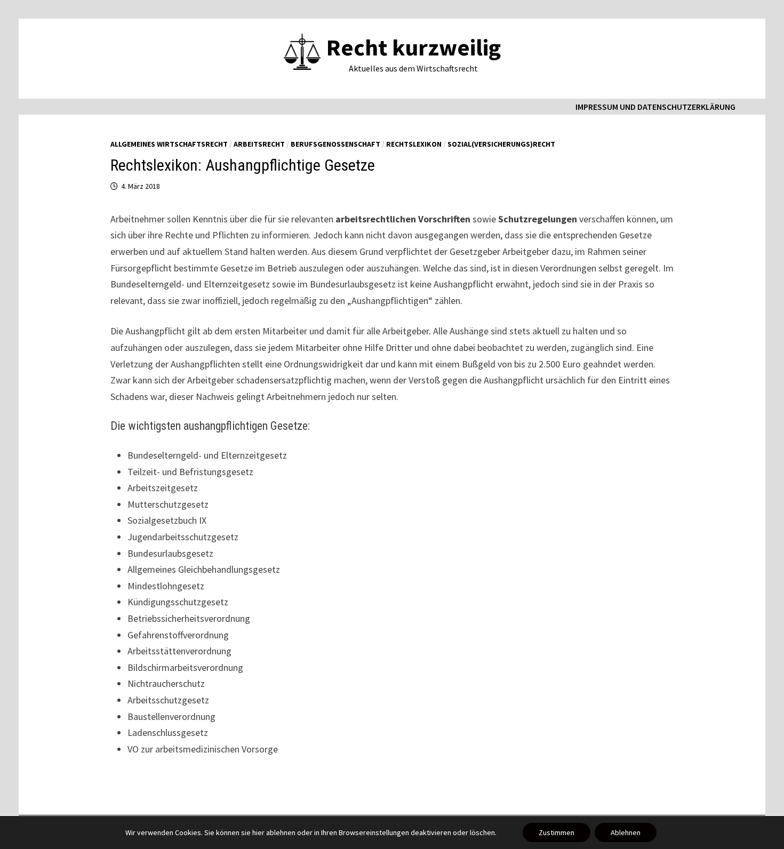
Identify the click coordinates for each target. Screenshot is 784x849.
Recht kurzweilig (413, 47)
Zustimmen (556, 832)
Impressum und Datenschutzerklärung (655, 106)
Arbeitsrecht (259, 144)
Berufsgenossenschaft (335, 144)
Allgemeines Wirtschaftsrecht (169, 144)
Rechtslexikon (414, 144)
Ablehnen (626, 832)
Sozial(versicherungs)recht (501, 144)
